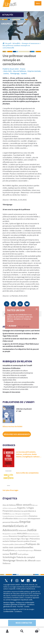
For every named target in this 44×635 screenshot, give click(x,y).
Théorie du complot (25, 557)
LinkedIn (28, 580)
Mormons (30, 534)
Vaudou (24, 73)
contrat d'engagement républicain (17, 600)
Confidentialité (8, 611)
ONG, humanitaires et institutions (15, 377)
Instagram (17, 580)
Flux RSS (20, 607)
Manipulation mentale (10, 534)
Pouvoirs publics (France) (26, 541)
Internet (22, 530)
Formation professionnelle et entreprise (18, 373)
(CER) (30, 600)
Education (15, 522)
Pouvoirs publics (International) (14, 544)
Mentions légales (9, 602)
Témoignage (14, 73)
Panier (33, 629)
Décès (15, 518)
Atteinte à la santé (21, 511)
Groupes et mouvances (30, 43)
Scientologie (9, 557)
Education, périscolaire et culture (15, 370)
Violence (6, 563)
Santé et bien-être (9, 380)
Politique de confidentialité (25, 602)
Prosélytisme (9, 550)
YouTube (34, 580)
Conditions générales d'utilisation (14, 604)
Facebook (11, 580)
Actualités (16, 43)
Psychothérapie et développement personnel (21, 387)
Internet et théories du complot (14, 375)
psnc (16, 550)
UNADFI (38, 561)
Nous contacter (24, 623)
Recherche (22, 631)
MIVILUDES (22, 533)
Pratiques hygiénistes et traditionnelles (18, 384)
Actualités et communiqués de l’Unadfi (17, 365)
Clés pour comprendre (22, 514)
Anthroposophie (12, 508)
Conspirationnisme (8, 516)
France (22, 69)
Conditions (18, 611)
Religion (31, 550)
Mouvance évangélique (18, 536)
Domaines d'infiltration (11, 368)
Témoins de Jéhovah (26, 560)
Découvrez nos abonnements (17, 434)
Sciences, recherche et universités (15, 389)
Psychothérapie (23, 550)
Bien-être (12, 514)
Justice (6, 73)
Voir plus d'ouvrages (10, 490)
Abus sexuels (24, 504)
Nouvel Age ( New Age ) (20, 539)
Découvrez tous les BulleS (12, 426)
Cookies (26, 607)
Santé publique (23, 554)
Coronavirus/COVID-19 (22, 516)
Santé (13, 554)
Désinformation (22, 518)
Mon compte (7, 631)
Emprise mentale (34, 71)
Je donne (12, 326)
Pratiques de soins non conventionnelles (19, 382)
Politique (12, 541)
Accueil (8, 43)
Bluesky (22, 580)
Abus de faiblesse (19, 71)
